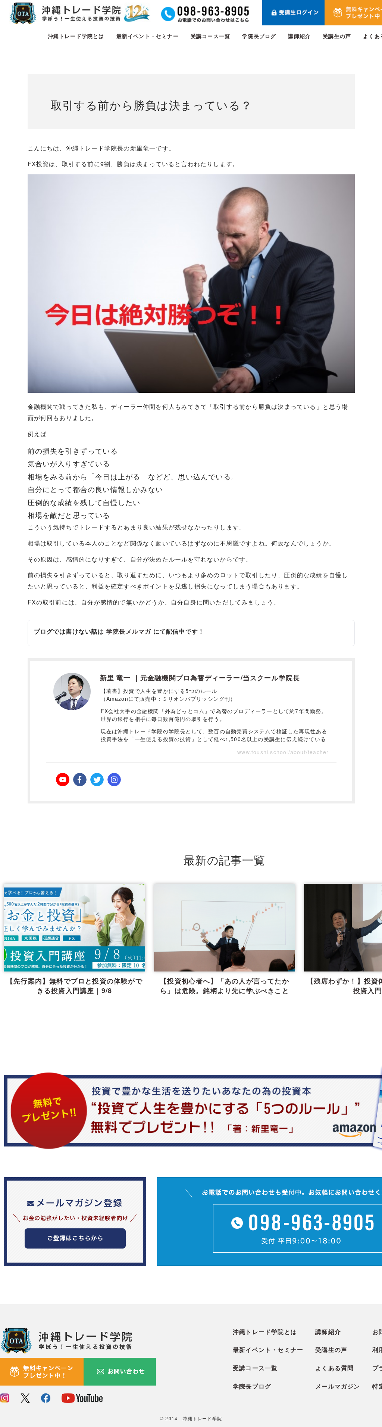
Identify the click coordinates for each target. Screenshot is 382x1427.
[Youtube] (62, 779)
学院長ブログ (259, 36)
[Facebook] (80, 779)
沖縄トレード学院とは (76, 36)
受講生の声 (337, 36)
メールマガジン (337, 1386)
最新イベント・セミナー (147, 36)
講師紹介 (299, 36)
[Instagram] (114, 779)
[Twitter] (97, 779)
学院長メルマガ (128, 631)
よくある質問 (334, 1368)
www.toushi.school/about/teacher (283, 752)
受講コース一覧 (210, 36)
